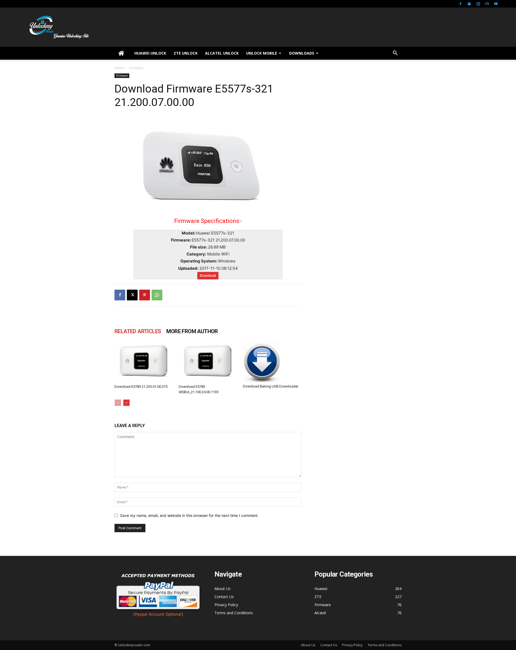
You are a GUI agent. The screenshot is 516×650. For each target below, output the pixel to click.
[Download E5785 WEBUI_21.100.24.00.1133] (208, 362)
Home (119, 68)
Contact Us (224, 596)
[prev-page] (117, 402)
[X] (132, 295)
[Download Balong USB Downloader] (272, 362)
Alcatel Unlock (222, 53)
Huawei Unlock (150, 53)
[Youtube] (496, 4)
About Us (222, 588)
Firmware (122, 75)
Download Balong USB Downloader (270, 386)
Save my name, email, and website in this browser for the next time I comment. (189, 515)
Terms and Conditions (233, 612)
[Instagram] (478, 4)
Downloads (301, 53)
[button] (395, 53)
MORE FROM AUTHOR (192, 331)
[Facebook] (460, 4)
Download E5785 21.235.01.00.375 (140, 387)
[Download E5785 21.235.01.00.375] (143, 362)
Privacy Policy (226, 604)
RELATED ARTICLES (137, 331)
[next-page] (126, 402)
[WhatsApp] (157, 295)
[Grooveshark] (469, 4)
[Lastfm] (487, 4)
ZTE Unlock (186, 53)
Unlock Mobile (261, 53)
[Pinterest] (144, 295)
